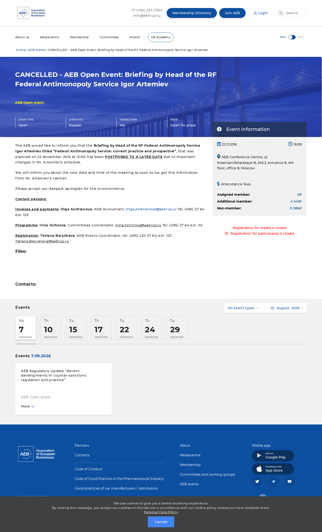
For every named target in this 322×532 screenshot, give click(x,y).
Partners (82, 445)
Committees (109, 37)
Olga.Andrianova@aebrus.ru (151, 209)
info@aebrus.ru (147, 15)
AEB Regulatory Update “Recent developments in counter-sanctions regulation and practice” (53, 375)
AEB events (37, 50)
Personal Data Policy (161, 512)
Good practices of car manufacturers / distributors (116, 488)
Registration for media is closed (260, 228)
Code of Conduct (89, 469)
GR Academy (161, 37)
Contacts (82, 455)
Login (263, 13)
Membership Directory (191, 13)
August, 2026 (288, 308)
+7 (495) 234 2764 (146, 10)
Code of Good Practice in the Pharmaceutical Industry (119, 479)
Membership (79, 37)
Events (135, 37)
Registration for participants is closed (262, 233)
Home (20, 50)
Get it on (275, 455)
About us (22, 37)
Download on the (274, 469)
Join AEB (232, 13)
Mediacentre (49, 37)
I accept (161, 522)
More (25, 406)
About (185, 445)
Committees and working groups (207, 474)
